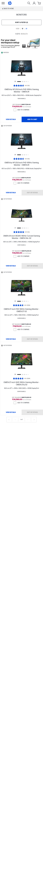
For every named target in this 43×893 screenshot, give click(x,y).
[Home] (9, 3)
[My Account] (34, 3)
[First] (9, 420)
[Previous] (15, 420)
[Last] (34, 420)
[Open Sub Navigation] (3, 3)
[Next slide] (29, 68)
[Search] (29, 3)
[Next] (28, 420)
